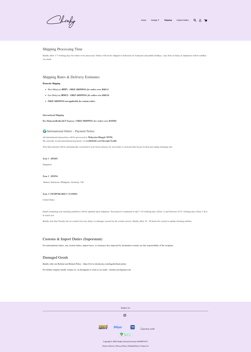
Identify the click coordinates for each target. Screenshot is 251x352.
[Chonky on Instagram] (125, 317)
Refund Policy (133, 346)
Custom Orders (183, 20)
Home (143, 20)
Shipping (168, 20)
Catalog (154, 20)
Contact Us (144, 346)
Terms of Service (108, 346)
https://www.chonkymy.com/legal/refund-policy (105, 263)
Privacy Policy (121, 346)
